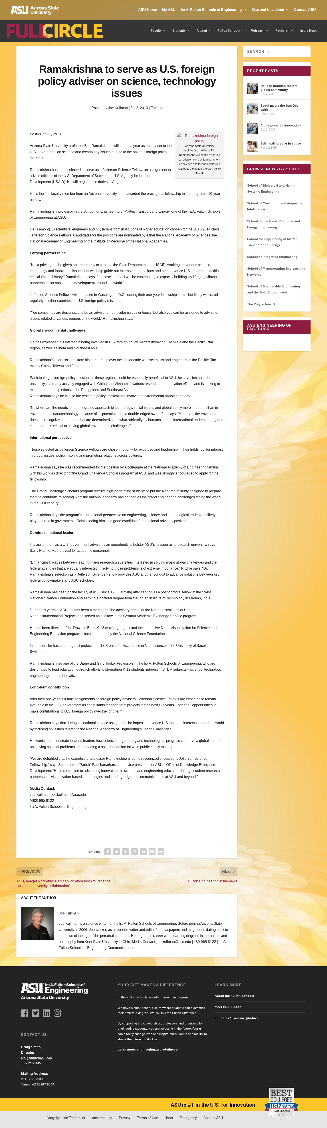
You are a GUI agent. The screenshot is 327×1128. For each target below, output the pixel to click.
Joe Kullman (118, 108)
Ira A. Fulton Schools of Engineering (211, 10)
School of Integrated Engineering (272, 257)
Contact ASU (305, 10)
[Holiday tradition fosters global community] (252, 88)
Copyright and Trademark (66, 1118)
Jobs (169, 1118)
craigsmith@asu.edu (36, 1058)
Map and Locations (268, 10)
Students (179, 30)
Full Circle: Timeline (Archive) (237, 1018)
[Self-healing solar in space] (252, 146)
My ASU (169, 10)
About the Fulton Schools (234, 996)
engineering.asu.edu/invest (157, 1049)
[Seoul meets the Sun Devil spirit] (252, 108)
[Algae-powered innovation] (252, 128)
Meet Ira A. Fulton (228, 1007)
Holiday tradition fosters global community (278, 88)
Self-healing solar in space (280, 143)
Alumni (202, 30)
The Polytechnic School (265, 304)
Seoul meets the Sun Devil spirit (280, 107)
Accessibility (102, 1118)
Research (282, 30)
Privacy (124, 1118)
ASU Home (147, 10)
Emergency (188, 1118)
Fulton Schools (229, 30)
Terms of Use (147, 1118)
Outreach (257, 30)
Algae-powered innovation (280, 125)
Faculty (156, 30)
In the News (308, 30)
